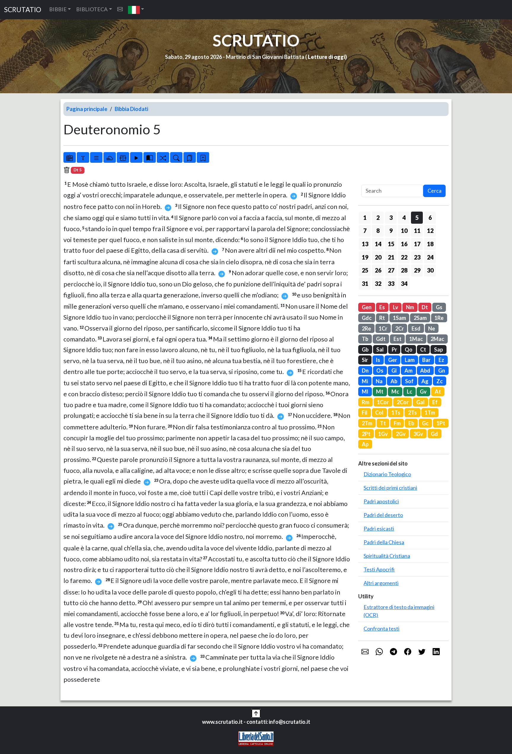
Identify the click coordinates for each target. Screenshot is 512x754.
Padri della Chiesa (384, 542)
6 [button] (430, 217)
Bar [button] (426, 360)
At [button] (438, 391)
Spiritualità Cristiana (387, 555)
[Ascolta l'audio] (136, 157)
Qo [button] (408, 349)
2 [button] (378, 217)
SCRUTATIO (22, 10)
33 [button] (391, 283)
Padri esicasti (379, 528)
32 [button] (378, 283)
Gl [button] (394, 370)
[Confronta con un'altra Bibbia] (149, 157)
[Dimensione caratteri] (83, 157)
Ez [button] (441, 360)
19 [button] (365, 257)
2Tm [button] (367, 423)
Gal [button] (420, 402)
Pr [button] (394, 349)
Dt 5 (77, 169)
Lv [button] (395, 307)
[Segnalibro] (189, 157)
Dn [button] (365, 370)
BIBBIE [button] (58, 9)
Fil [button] (364, 412)
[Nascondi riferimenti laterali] (109, 157)
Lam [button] (410, 360)
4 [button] (404, 217)
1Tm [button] (430, 412)
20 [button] (378, 257)
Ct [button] (423, 349)
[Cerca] (176, 157)
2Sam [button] (420, 318)
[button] (136, 10)
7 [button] (365, 230)
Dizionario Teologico (387, 474)
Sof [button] (409, 381)
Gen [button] (367, 307)
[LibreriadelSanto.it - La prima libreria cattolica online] (256, 738)
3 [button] (391, 217)
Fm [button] (397, 423)
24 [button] (430, 257)
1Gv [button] (383, 434)
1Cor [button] (383, 402)
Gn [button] (441, 370)
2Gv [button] (401, 434)
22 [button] (404, 257)
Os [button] (379, 370)
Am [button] (408, 370)
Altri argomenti (381, 583)
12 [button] (430, 230)
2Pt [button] (366, 434)
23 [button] (417, 257)
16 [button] (404, 243)
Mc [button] (395, 391)
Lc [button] (409, 391)
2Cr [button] (399, 328)
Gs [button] (439, 307)
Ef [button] (435, 402)
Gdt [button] (380, 339)
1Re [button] (439, 318)
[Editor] (123, 157)
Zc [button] (439, 381)
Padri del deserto (383, 515)
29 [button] (417, 270)
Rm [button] (365, 402)
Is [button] (378, 360)
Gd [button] (434, 434)
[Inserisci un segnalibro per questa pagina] (203, 157)
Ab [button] (394, 381)
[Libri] (69, 157)
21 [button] (391, 257)
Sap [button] (438, 349)
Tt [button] (383, 423)
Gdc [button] (367, 318)
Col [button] (379, 412)
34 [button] (404, 283)
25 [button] (365, 270)
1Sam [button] (399, 318)
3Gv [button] (418, 434)
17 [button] (417, 243)
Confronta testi (381, 628)
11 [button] (417, 230)
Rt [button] (382, 318)
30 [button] (430, 270)
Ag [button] (424, 381)
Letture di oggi (326, 57)
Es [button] (382, 307)
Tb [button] (365, 339)
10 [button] (404, 230)
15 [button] (391, 243)
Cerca (434, 190)
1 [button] (365, 217)
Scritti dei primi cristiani (390, 487)
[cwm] (120, 9)
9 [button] (391, 230)
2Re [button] (366, 328)
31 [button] (365, 283)
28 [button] (404, 270)
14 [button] (378, 243)
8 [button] (378, 230)
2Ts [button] (412, 412)
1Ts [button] (395, 412)
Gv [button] (423, 391)
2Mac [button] (437, 339)
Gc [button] (425, 423)
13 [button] (365, 243)
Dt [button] (425, 307)
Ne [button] (431, 328)
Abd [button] (425, 370)
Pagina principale (86, 109)
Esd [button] (416, 328)
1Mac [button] (416, 339)
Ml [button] (365, 391)
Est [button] (397, 339)
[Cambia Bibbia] (163, 157)
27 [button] (391, 270)
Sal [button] (380, 349)
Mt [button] (379, 391)
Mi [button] (365, 381)
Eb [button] (411, 423)
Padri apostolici (381, 501)
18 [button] (430, 243)
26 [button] (378, 270)
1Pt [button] (440, 423)
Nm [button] (410, 307)
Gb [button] (365, 349)
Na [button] (379, 381)
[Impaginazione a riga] (96, 157)
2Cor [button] (403, 402)
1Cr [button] (383, 328)
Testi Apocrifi (379, 569)
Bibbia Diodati (131, 109)
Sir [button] (365, 360)
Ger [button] (392, 360)
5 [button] (417, 217)
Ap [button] (365, 444)
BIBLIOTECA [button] (92, 9)
